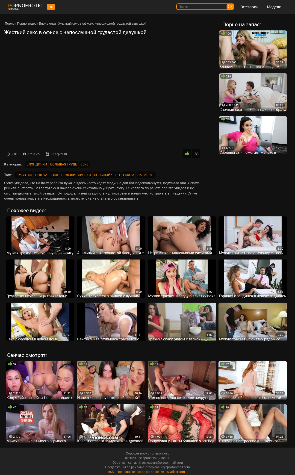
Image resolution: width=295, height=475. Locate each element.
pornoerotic (25, 5)
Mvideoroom (176, 471)
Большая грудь (63, 164)
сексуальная (46, 175)
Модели (274, 6)
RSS (111, 471)
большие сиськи (76, 175)
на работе (145, 175)
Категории (249, 6)
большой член (107, 175)
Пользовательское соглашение (140, 471)
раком (128, 175)
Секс (84, 164)
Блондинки (37, 164)
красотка (24, 175)
